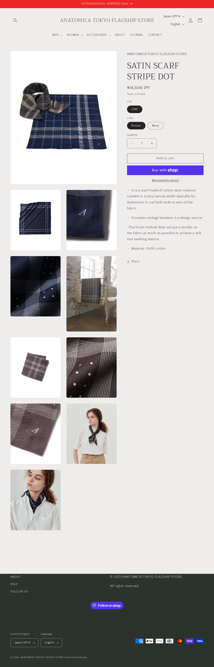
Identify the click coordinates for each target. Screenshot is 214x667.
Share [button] (135, 261)
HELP (13, 584)
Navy (155, 125)
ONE (134, 109)
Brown (136, 125)
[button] (15, 20)
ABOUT (15, 577)
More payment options (165, 180)
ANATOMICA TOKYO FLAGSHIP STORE (42, 657)
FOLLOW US (19, 591)
